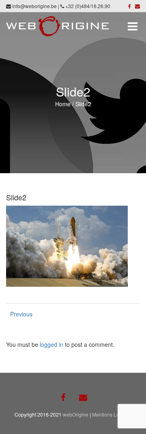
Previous (18, 314)
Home (63, 104)
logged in (51, 344)
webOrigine (75, 414)
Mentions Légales (111, 414)
